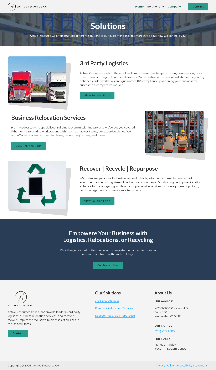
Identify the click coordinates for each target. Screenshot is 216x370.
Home (139, 6)
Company (174, 6)
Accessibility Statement (191, 365)
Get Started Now (108, 265)
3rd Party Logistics (107, 300)
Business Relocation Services (114, 308)
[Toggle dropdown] (162, 6)
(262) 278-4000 (164, 331)
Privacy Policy (164, 365)
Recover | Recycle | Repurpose (115, 315)
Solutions (153, 6)
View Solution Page (97, 95)
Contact (198, 6)
